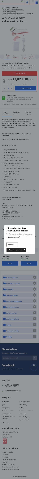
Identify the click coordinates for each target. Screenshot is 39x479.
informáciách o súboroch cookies (19, 234)
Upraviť (11, 244)
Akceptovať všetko (15, 250)
